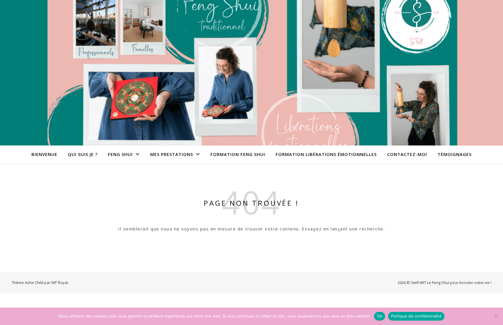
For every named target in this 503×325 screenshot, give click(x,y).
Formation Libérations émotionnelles (326, 154)
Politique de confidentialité (416, 316)
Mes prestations (171, 154)
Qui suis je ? (83, 154)
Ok (379, 316)
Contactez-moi (407, 154)
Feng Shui (120, 154)
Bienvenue (44, 154)
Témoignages (455, 154)
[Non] (496, 316)
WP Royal (59, 282)
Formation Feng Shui (237, 154)
